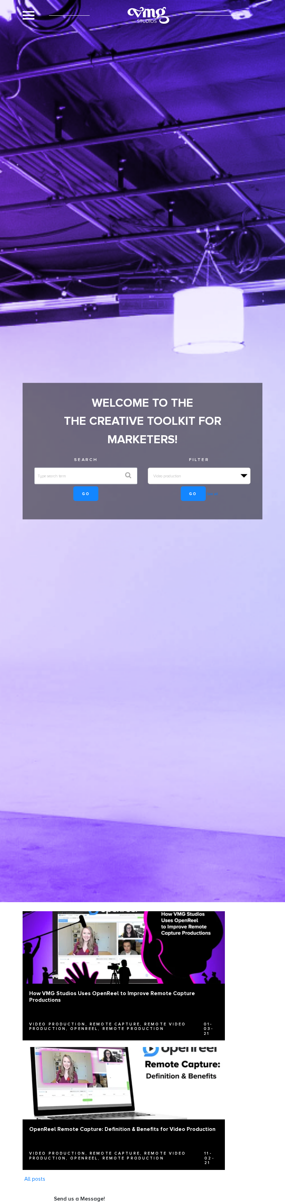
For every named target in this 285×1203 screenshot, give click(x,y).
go (86, 494)
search (86, 459)
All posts (34, 1179)
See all (212, 494)
